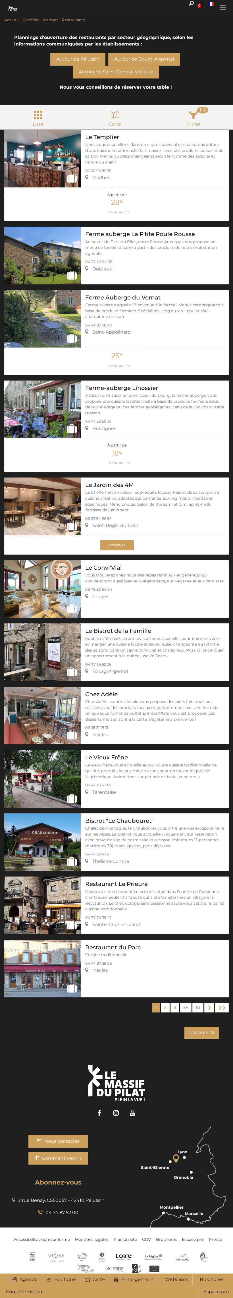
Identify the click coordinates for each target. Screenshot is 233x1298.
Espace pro (216, 1291)
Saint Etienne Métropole (182, 1257)
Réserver (117, 545)
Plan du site (125, 1239)
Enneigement (137, 1279)
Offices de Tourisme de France (101, 1257)
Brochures (211, 1279)
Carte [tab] (115, 124)
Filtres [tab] (193, 124)
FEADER (114, 1268)
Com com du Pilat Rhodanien (82, 1257)
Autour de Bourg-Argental (144, 59)
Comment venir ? (62, 1158)
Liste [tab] (38, 124)
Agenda (29, 1279)
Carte (99, 1279)
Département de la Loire (123, 1257)
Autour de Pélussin (77, 59)
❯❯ (222, 1007)
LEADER (137, 1268)
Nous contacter (62, 1141)
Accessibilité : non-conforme (41, 1239)
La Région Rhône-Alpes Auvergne (153, 1257)
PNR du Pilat (204, 1257)
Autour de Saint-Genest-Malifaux (116, 72)
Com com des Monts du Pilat (32, 1257)
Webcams (176, 1279)
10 (197, 1007)
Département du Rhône (56, 1257)
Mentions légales (92, 1239)
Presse (215, 1239)
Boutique (65, 1279)
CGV (146, 1239)
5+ (185, 1007)
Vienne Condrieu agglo (86, 1268)
